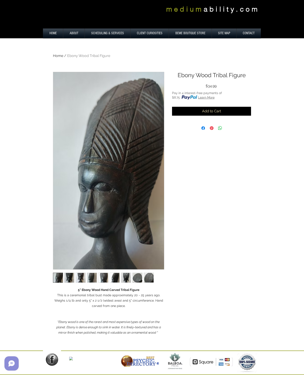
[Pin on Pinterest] (211, 128)
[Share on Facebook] (203, 128)
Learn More (206, 97)
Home (58, 56)
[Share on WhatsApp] (220, 128)
